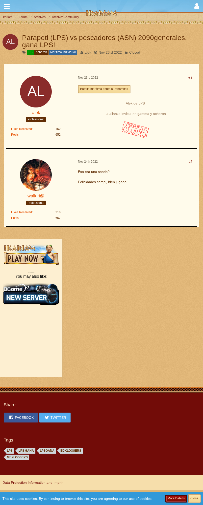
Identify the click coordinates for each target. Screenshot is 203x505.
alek (88, 52)
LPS (10, 450)
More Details (176, 498)
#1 (190, 78)
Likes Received (21, 129)
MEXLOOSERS (17, 457)
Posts (15, 134)
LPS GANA (26, 450)
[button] (6, 6)
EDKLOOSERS (70, 450)
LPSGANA (47, 450)
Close (194, 498)
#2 (190, 162)
